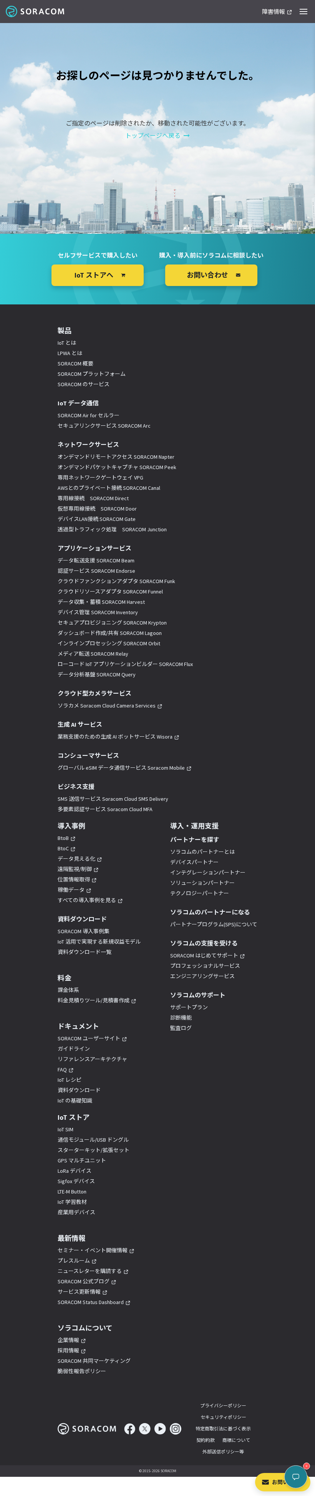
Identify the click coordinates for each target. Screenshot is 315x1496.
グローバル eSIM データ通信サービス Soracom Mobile (121, 767)
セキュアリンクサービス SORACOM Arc (104, 425)
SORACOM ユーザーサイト (89, 1038)
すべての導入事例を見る (87, 900)
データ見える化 (76, 858)
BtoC (63, 848)
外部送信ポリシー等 (223, 1452)
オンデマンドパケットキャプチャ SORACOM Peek (117, 467)
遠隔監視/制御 (75, 869)
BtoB (63, 838)
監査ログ (181, 1028)
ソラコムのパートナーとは (202, 851)
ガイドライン (74, 1048)
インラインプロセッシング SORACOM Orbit (109, 643)
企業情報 (68, 1340)
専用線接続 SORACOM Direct (93, 498)
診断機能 (181, 1017)
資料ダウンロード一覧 (84, 952)
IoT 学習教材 (72, 1201)
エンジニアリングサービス (202, 976)
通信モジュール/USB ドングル (93, 1139)
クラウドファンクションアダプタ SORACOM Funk (116, 581)
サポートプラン (189, 1007)
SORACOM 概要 (75, 363)
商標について (236, 1440)
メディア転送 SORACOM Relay (93, 653)
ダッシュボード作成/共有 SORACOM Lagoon (110, 633)
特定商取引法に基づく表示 (223, 1429)
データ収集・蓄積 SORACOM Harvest (101, 601)
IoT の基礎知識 (75, 1100)
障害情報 (273, 12)
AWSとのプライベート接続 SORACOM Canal (109, 487)
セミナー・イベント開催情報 (93, 1250)
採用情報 (68, 1350)
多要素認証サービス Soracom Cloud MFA (105, 809)
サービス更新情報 (79, 1291)
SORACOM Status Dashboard (91, 1302)
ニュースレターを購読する (90, 1271)
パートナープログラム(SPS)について (213, 924)
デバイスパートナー (194, 862)
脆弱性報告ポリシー (82, 1371)
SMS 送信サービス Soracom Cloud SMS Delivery (113, 798)
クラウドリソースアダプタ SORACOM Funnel (110, 591)
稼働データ (71, 889)
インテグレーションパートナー (207, 872)
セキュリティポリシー (223, 1417)
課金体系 (68, 990)
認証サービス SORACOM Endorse (96, 570)
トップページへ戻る (153, 135)
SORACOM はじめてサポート (204, 955)
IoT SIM (65, 1129)
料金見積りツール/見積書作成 (93, 1000)
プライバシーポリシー (223, 1405)
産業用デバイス (76, 1212)
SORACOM (35, 11)
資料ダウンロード (79, 1090)
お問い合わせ (288, 1482)
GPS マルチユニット (82, 1160)
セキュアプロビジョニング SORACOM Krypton (112, 622)
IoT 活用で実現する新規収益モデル (99, 941)
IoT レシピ (69, 1079)
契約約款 (205, 1440)
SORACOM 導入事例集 (83, 931)
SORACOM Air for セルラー (88, 415)
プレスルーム (74, 1260)
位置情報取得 (74, 879)
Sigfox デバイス (76, 1181)
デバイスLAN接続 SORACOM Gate (97, 519)
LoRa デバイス (74, 1170)
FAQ (62, 1069)
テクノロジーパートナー (199, 893)
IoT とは (67, 342)
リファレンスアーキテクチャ (92, 1059)
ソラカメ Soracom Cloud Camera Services (107, 705)
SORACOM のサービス (83, 384)
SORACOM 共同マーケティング (94, 1360)
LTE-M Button (72, 1191)
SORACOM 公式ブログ (83, 1281)
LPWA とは (70, 353)
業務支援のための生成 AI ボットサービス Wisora (115, 736)
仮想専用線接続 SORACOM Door (97, 508)
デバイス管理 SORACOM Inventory (98, 612)
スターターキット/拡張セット (93, 1150)
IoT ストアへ (94, 275)
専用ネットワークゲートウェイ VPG (100, 477)
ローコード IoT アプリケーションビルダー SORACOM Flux (125, 664)
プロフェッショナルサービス (205, 965)
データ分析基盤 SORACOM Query (97, 674)
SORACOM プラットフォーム (92, 373)
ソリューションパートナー (202, 882)
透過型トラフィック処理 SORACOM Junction (112, 529)
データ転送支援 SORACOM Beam (96, 560)
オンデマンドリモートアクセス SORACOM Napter (116, 456)
